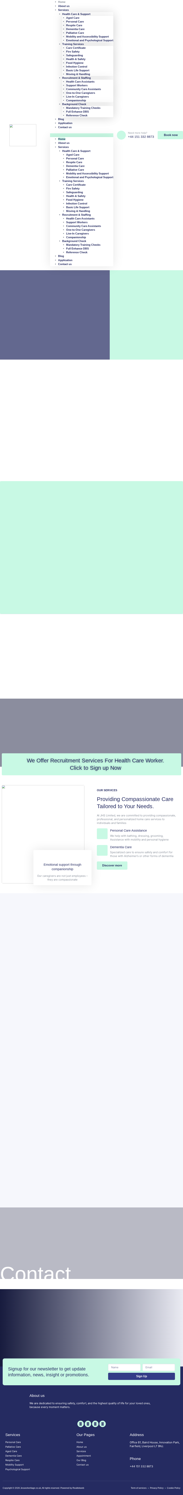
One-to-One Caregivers (80, 92)
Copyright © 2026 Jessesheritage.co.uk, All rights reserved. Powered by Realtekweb (43, 1488)
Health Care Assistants (80, 81)
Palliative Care (75, 32)
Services (63, 9)
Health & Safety (75, 59)
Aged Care (72, 17)
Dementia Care (75, 29)
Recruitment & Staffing (76, 77)
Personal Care (75, 21)
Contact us (65, 127)
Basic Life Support (77, 70)
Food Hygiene (74, 62)
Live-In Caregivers (77, 96)
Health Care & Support (76, 14)
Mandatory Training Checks (83, 107)
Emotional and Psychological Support (89, 40)
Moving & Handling (78, 74)
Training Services (73, 44)
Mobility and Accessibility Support (87, 36)
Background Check (74, 104)
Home (61, 138)
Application (65, 260)
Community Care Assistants (83, 89)
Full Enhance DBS (77, 111)
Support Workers (77, 85)
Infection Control (76, 66)
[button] (81, 135)
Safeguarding (74, 55)
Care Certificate (76, 47)
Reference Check (76, 115)
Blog (61, 256)
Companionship (76, 100)
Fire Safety (73, 51)
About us (64, 142)
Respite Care (74, 25)
